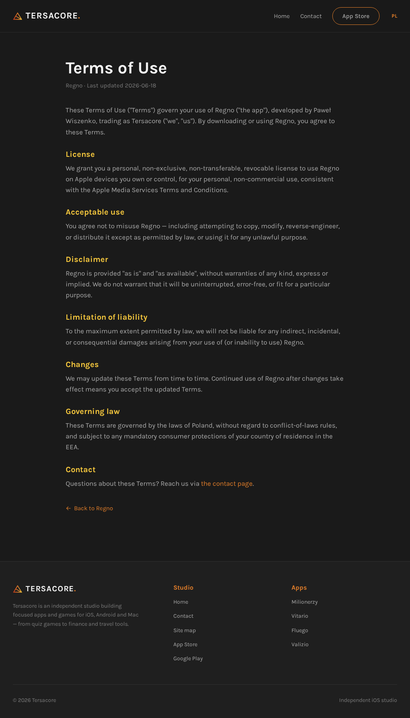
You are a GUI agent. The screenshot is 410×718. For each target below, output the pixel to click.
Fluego (299, 630)
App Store (356, 16)
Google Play (188, 658)
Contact (311, 16)
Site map (184, 630)
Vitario (299, 616)
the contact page (227, 483)
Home (282, 16)
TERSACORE (53, 16)
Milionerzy (304, 601)
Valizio (300, 644)
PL (394, 16)
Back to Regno (93, 508)
